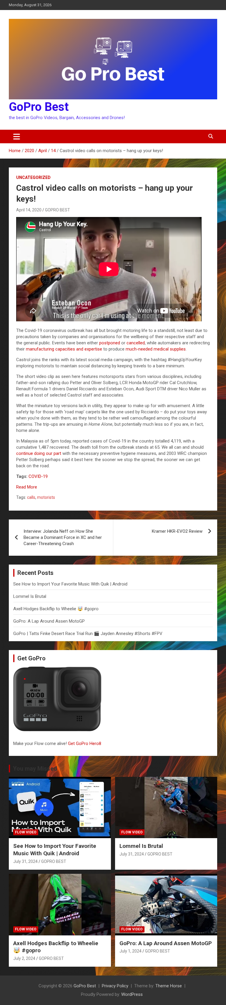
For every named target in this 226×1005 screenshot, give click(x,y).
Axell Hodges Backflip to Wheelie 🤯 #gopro (56, 608)
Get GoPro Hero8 (85, 743)
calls (31, 497)
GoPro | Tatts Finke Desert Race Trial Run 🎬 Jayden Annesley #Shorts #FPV (87, 633)
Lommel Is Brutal (29, 596)
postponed (109, 343)
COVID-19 (38, 476)
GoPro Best (39, 107)
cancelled (136, 343)
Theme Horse (168, 985)
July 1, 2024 (130, 951)
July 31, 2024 (25, 861)
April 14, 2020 (28, 210)
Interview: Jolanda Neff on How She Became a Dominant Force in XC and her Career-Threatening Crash (63, 537)
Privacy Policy (115, 985)
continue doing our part (38, 453)
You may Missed (35, 768)
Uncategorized (33, 177)
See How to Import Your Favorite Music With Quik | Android (70, 584)
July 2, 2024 (24, 958)
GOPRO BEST (57, 210)
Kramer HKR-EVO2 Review (177, 531)
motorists (46, 497)
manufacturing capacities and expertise (64, 349)
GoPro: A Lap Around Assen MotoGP (49, 621)
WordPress (132, 994)
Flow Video (25, 832)
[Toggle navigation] (16, 136)
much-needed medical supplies (156, 349)
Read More (26, 487)
